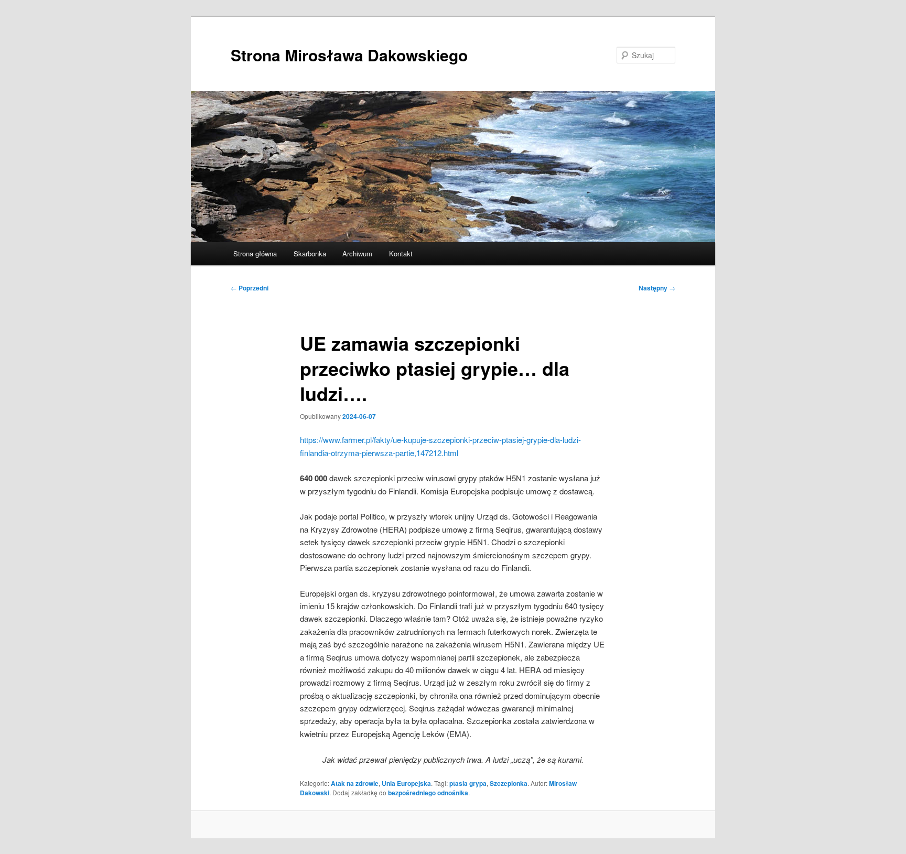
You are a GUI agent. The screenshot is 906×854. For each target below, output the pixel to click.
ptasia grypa (468, 783)
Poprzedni (249, 288)
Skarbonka (310, 253)
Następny (657, 288)
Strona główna (255, 253)
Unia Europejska (406, 783)
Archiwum (357, 253)
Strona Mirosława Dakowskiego (349, 55)
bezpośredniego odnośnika (428, 792)
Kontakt (401, 253)
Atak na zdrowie (355, 783)
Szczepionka (508, 783)
